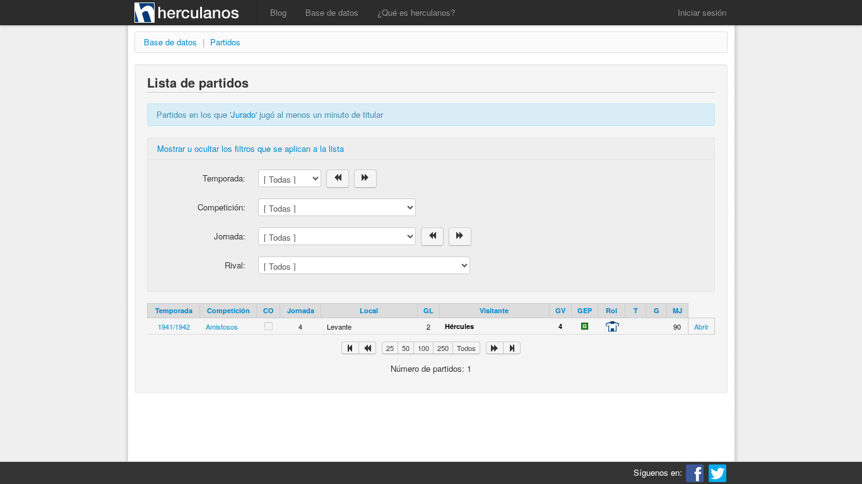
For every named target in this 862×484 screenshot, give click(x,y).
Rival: (235, 265)
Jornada (300, 310)
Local (369, 310)
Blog (278, 12)
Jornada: (229, 236)
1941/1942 (174, 326)
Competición (228, 310)
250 (443, 348)
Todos (466, 348)
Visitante (494, 310)
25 (390, 348)
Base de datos (331, 12)
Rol (611, 310)
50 (406, 348)
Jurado (243, 114)
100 (423, 348)
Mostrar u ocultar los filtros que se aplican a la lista (250, 148)
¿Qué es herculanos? (416, 12)
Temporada (173, 310)
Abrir (701, 326)
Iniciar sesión (702, 12)
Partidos (225, 42)
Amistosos (222, 326)
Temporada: (224, 178)
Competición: (221, 207)
